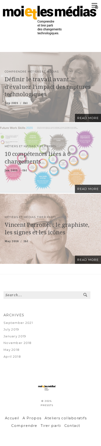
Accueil (12, 418)
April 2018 (12, 356)
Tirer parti (51, 426)
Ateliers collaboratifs (66, 418)
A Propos (32, 418)
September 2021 (18, 323)
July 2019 (11, 329)
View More (50, 87)
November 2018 (18, 343)
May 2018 (11, 350)
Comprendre (24, 426)
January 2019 (15, 336)
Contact (72, 426)
